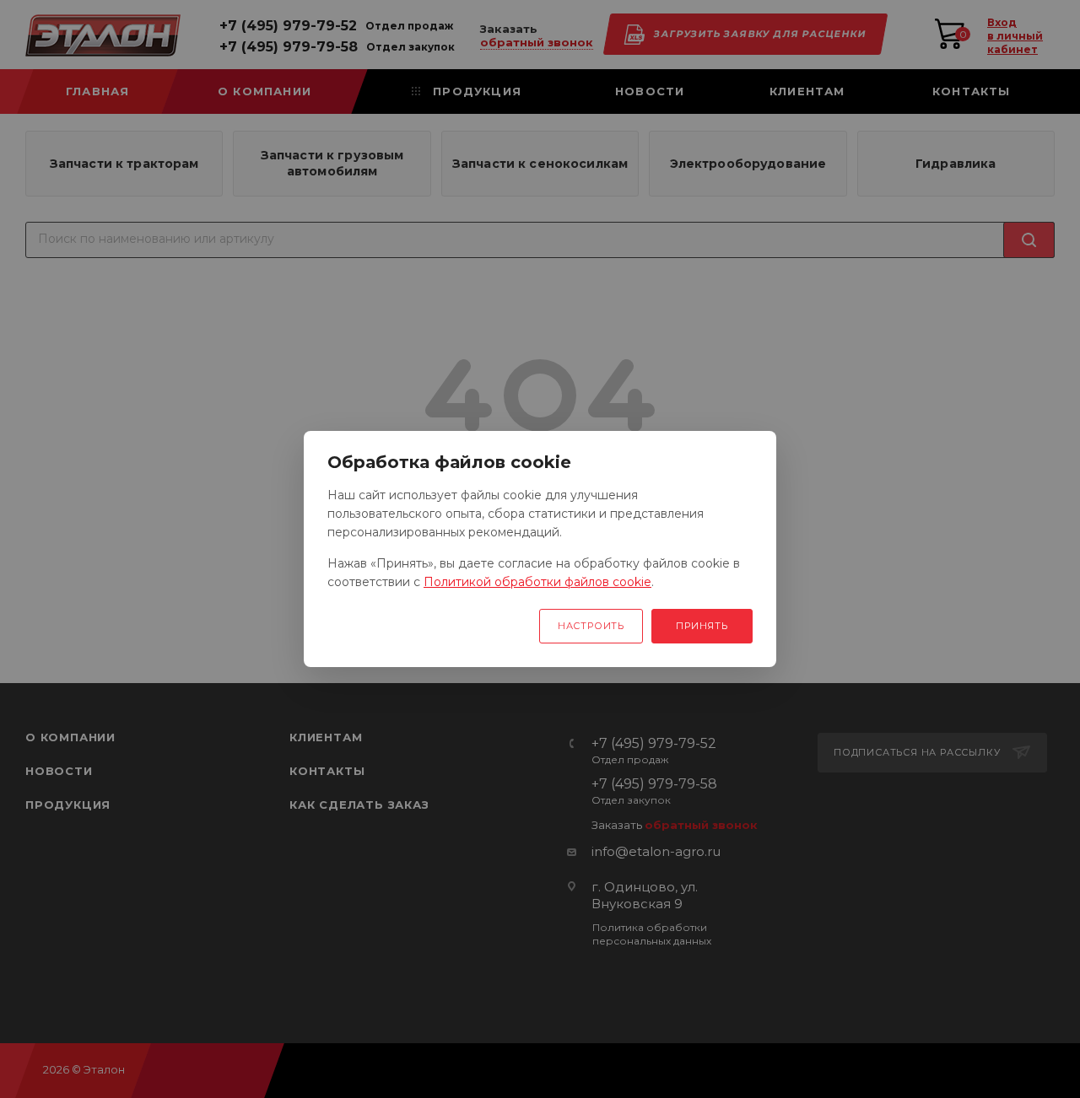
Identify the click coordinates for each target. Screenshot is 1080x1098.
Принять (702, 626)
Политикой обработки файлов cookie (537, 581)
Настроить (591, 626)
